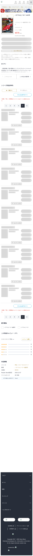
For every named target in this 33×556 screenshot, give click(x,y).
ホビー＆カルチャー (23, 365)
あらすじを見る (17, 125)
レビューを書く (18, 29)
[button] (23, 529)
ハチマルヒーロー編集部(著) (21, 22)
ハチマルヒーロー (25, 327)
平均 (10, 339)
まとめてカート (23, 94)
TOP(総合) (4, 7)
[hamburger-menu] (31, 2)
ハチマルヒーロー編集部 (9, 327)
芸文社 (16, 370)
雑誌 (22, 7)
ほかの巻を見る (18, 50)
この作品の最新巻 (24, 76)
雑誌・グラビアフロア (14, 7)
